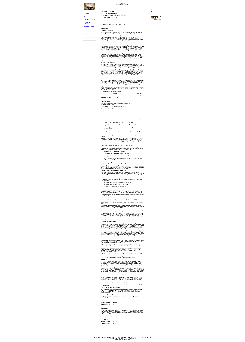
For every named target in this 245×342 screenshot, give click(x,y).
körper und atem (89, 26)
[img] (89, 6)
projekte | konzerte (89, 33)
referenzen (87, 42)
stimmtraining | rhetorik (88, 23)
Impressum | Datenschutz (122, 339)
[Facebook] (151, 11)
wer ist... (86, 16)
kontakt (86, 39)
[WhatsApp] (151, 9)
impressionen (87, 36)
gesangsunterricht (89, 19)
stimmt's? (86, 13)
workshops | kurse (89, 29)
